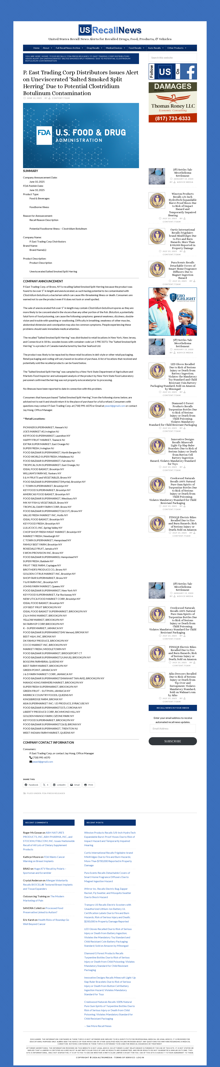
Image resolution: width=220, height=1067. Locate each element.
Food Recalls (135, 47)
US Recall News (110, 30)
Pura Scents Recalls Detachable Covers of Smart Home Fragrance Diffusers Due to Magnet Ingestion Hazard (183, 270)
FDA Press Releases (53, 793)
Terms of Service (124, 1057)
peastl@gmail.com (115, 405)
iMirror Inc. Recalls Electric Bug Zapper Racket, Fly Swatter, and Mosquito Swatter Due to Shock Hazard (107, 893)
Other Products (175, 47)
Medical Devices (114, 47)
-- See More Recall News (97, 1025)
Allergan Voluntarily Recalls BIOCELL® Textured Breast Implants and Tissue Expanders (48, 884)
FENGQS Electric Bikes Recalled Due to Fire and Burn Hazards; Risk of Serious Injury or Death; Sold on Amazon (182, 523)
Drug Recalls (93, 47)
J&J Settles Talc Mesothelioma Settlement (182, 172)
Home (36, 47)
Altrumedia (105, 1057)
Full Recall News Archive (68, 47)
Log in (140, 1057)
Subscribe (172, 741)
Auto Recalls (154, 47)
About (46, 47)
